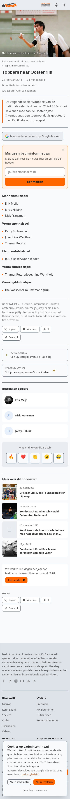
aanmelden (35, 182)
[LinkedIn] (28, 681)
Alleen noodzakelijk (19, 782)
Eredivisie (42, 704)
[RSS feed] (34, 681)
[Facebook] (3, 681)
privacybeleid (30, 774)
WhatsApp (32, 329)
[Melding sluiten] (63, 149)
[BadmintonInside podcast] (56, 5)
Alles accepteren (44, 782)
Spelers (6, 715)
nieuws (24, 61)
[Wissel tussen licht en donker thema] (64, 5)
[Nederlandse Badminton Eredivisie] (45, 5)
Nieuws (6, 704)
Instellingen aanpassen (35, 790)
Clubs (5, 720)
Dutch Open (44, 715)
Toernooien (9, 726)
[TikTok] (9, 681)
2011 (32, 61)
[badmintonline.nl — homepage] (9, 5)
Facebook (13, 337)
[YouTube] (22, 681)
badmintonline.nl (10, 61)
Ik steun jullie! (14, 580)
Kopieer (13, 329)
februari (41, 61)
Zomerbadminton (47, 720)
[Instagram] (16, 681)
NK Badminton (45, 709)
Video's (6, 731)
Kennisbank (9, 709)
